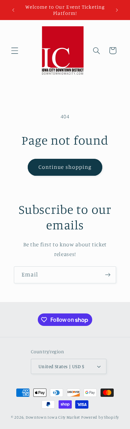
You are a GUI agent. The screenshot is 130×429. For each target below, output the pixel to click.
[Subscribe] (108, 274)
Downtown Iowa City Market (53, 417)
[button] (15, 50)
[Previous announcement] (13, 10)
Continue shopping (65, 167)
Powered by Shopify (100, 417)
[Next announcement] (116, 10)
